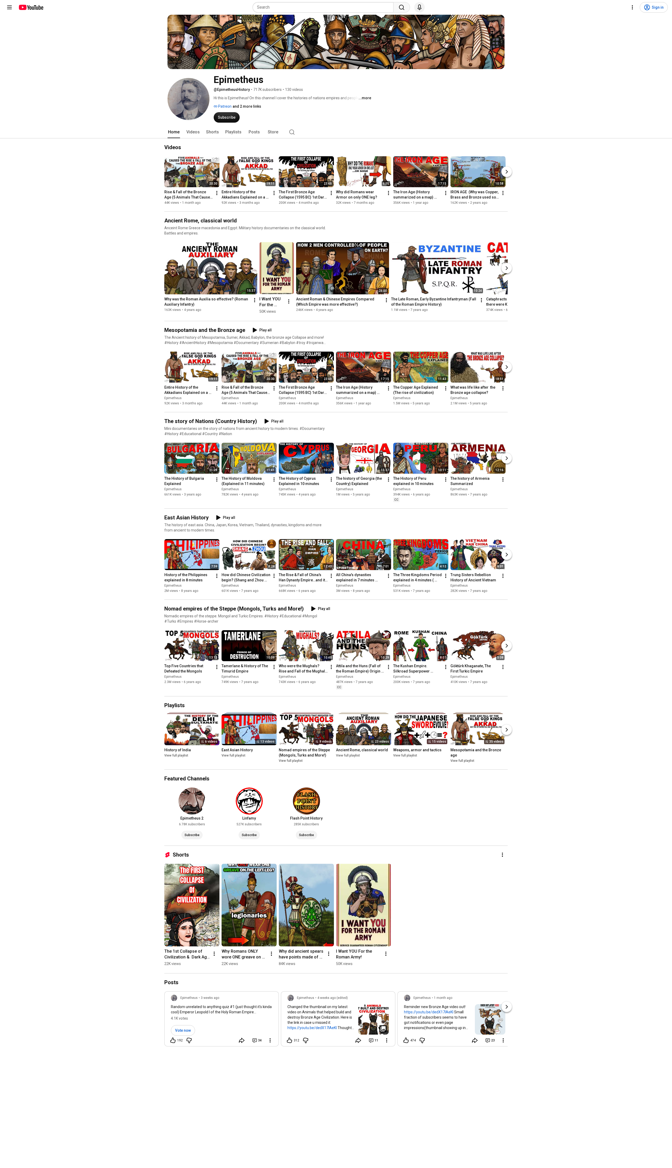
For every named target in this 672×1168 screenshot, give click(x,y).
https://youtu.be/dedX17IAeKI (312, 1028)
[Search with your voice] (419, 7)
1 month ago (443, 998)
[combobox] (324, 7)
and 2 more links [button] (247, 106)
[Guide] (9, 7)
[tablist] (336, 132)
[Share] (242, 1040)
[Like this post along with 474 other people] (406, 1040)
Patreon (224, 106)
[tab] (173, 132)
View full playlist (176, 755)
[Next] (506, 171)
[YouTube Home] (31, 7)
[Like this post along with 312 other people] (289, 1040)
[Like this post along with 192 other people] (173, 1040)
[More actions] (217, 193)
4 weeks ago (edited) (332, 998)
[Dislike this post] (189, 1040)
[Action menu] (270, 1040)
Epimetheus (173, 398)
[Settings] (632, 7)
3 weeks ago (210, 998)
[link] (221, 1020)
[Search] (401, 7)
